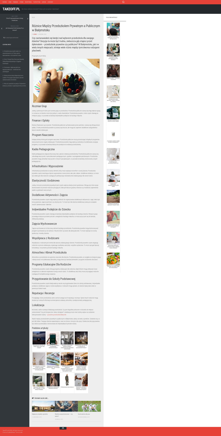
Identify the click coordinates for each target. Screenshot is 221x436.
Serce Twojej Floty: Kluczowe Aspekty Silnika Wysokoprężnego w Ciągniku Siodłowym (13, 61)
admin (35, 34)
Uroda (44, 2)
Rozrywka (28, 2)
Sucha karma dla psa (84, 414)
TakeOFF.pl (11, 9)
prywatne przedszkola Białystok (56, 315)
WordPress (12, 432)
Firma (21, 2)
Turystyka (36, 2)
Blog (33, 17)
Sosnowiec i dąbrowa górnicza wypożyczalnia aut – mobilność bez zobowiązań (12, 69)
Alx (21, 432)
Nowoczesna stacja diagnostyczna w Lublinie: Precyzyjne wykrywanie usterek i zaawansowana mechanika (13, 78)
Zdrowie (50, 2)
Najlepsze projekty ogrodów (40, 414)
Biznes (5, 2)
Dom (10, 2)
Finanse (15, 2)
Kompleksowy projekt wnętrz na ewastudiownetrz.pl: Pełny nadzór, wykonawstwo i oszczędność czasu (12, 53)
